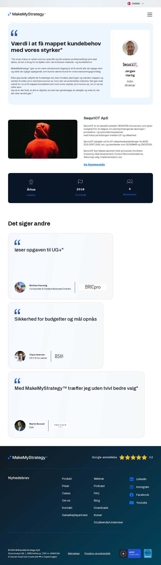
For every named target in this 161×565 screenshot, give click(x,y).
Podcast (99, 486)
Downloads (101, 507)
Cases (66, 493)
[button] (132, 3)
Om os (66, 500)
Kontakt (67, 507)
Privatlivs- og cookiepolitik (97, 553)
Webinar (99, 478)
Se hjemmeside (94, 164)
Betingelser (74, 553)
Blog (97, 500)
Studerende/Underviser (108, 522)
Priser (65, 486)
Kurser (98, 515)
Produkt (67, 478)
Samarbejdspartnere (75, 515)
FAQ (96, 493)
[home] (27, 15)
